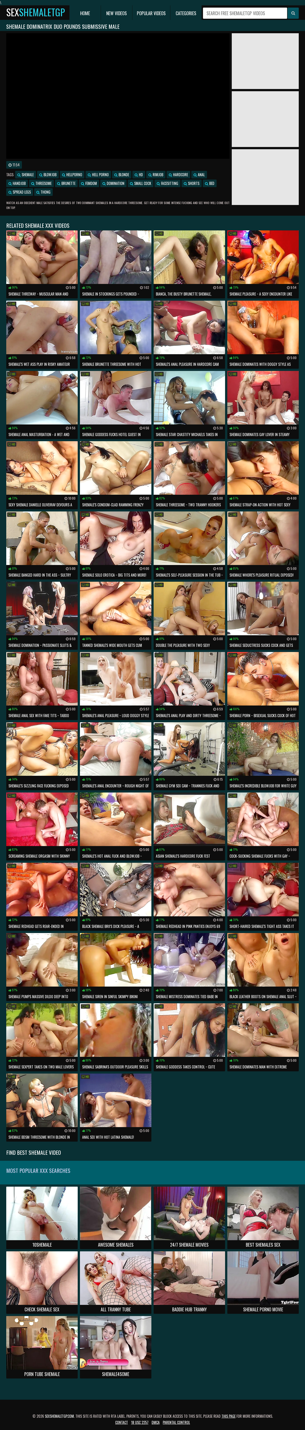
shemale (27, 174)
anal (201, 174)
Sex (35, 12)
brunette (68, 183)
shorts (193, 183)
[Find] (293, 13)
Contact (121, 1422)
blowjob (49, 174)
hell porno (100, 174)
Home (85, 13)
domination (115, 183)
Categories (186, 13)
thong (45, 192)
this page (228, 1416)
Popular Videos (151, 13)
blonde (123, 174)
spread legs (21, 192)
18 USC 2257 (139, 1422)
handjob (19, 183)
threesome (43, 183)
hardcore (180, 174)
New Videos (116, 13)
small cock (142, 183)
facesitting (169, 183)
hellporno (73, 174)
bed (211, 183)
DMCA (156, 1422)
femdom (90, 183)
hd (140, 174)
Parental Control (176, 1422)
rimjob (157, 174)
